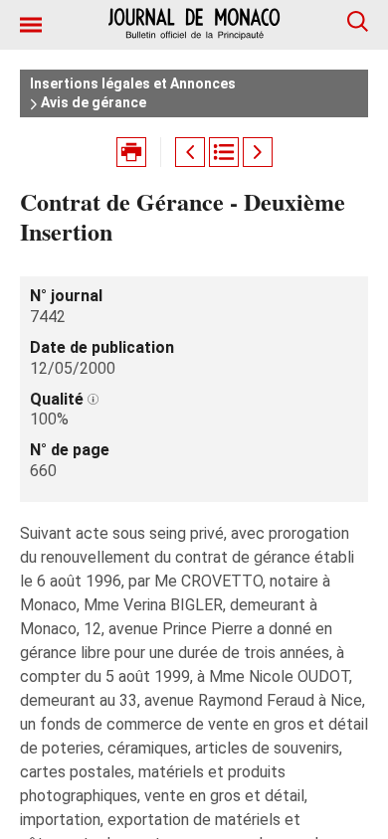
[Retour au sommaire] (224, 152)
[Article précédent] (190, 152)
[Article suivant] (258, 152)
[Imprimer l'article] (131, 152)
